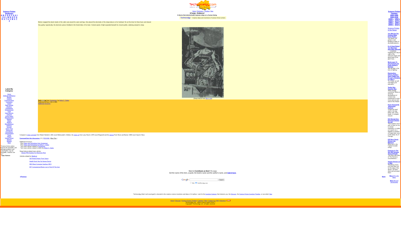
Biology (9, 97)
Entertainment (9, 110)
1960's (390, 21)
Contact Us (211, 201)
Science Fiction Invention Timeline (249, 194)
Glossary (233, 194)
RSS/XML (46, 138)
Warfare (9, 140)
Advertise (223, 201)
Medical (9, 122)
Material (9, 119)
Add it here (231, 173)
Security (9, 127)
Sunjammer (41, 146)
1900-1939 (394, 17)
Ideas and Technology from (36, 143)
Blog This (53, 138)
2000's (390, 25)
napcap (111, 135)
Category (200, 201)
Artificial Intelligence (9, 96)
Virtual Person (9, 138)
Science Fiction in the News (393, 29)
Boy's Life (209, 98)
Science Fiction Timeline (394, 12)
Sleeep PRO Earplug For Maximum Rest (33, 153)
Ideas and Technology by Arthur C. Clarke (36, 145)
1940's (390, 19)
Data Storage (9, 105)
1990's (397, 23)
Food (9, 111)
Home (194, 11)
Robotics (9, 125)
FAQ (217, 201)
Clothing (9, 99)
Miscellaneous (9, 124)
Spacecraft (9, 130)
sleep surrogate (31, 135)
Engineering (9, 108)
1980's (390, 23)
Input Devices (9, 113)
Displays (9, 107)
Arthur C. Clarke (64, 100)
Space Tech (9, 129)
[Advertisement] (9, 55)
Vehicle (9, 136)
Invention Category (211, 194)
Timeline (206, 11)
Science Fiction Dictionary (9, 12)
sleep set (76, 135)
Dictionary (200, 11)
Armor (9, 94)
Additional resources (44, 103)
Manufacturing (9, 118)
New (212, 11)
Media (9, 121)
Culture (9, 103)
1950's (397, 19)
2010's (397, 25)
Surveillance (9, 132)
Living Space (9, 116)
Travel (9, 135)
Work (9, 143)
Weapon (9, 141)
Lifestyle (9, 114)
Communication (9, 100)
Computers (9, 102)
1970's (397, 21)
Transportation (9, 133)
